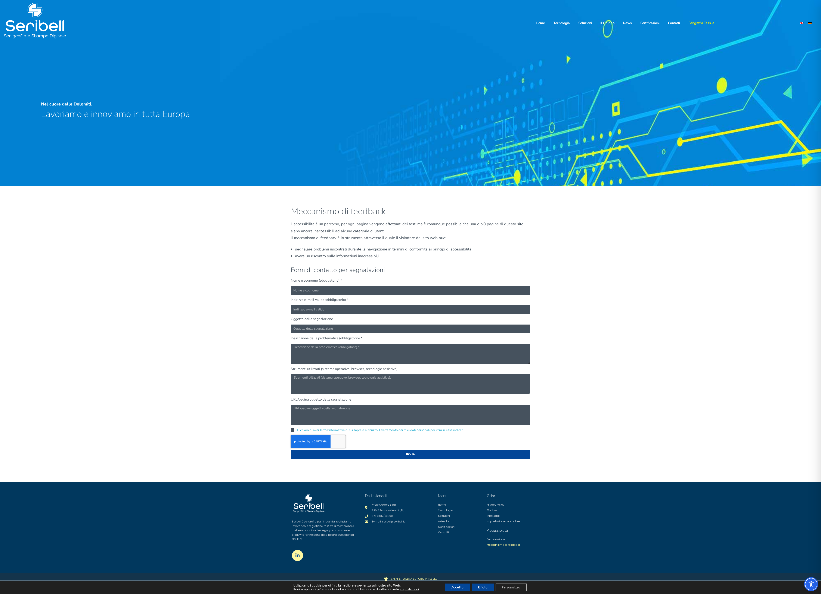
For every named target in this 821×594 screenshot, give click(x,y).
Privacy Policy (495, 504)
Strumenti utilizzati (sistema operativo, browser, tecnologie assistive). (344, 369)
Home (540, 23)
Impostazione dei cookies (503, 521)
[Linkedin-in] (297, 555)
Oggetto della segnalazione (312, 319)
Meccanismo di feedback (503, 545)
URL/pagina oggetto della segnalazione (321, 399)
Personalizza (511, 587)
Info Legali (493, 516)
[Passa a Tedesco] (810, 23)
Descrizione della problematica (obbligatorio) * (326, 338)
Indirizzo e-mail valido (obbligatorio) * (319, 299)
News (627, 23)
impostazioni (409, 589)
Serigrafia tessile (701, 23)
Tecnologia (561, 23)
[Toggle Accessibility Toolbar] (811, 584)
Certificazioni (650, 23)
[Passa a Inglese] (801, 23)
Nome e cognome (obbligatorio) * (316, 280)
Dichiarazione (496, 539)
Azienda (443, 521)
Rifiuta (482, 587)
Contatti (674, 23)
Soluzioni (585, 23)
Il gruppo (607, 23)
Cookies (492, 510)
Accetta (457, 587)
